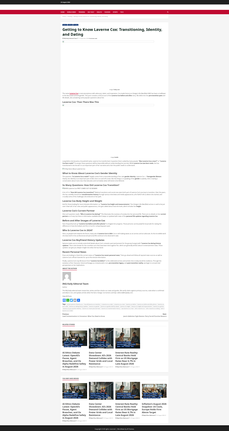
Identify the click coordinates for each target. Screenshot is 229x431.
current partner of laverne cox (75, 304)
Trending (82, 12)
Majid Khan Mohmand (70, 369)
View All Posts (67, 296)
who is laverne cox (140, 308)
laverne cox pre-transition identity (72, 308)
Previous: (83, 315)
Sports (115, 12)
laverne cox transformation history (111, 308)
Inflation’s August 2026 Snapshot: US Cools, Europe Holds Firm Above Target (154, 408)
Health (99, 12)
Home (62, 12)
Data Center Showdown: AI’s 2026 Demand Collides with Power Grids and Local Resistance (101, 358)
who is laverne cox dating (153, 308)
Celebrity (66, 342)
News (76, 344)
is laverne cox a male (107, 304)
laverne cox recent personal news (91, 308)
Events (71, 342)
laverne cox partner (158, 306)
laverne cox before (131, 304)
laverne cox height (125, 306)
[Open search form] (167, 12)
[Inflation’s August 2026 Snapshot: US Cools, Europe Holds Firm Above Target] (154, 391)
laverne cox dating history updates (78, 306)
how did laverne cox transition (92, 304)
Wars (79, 346)
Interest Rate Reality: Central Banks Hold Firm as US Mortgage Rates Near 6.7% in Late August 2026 (126, 358)
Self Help (91, 12)
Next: (145, 315)
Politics (81, 344)
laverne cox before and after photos (147, 304)
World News (71, 12)
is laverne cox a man (119, 304)
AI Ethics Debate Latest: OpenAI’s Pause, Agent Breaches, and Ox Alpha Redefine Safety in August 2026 (74, 359)
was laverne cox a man (128, 308)
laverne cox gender (94, 306)
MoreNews (121, 429)
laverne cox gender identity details (110, 306)
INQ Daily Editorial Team (70, 38)
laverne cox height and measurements (142, 306)
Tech (122, 12)
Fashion (107, 12)
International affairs (69, 344)
